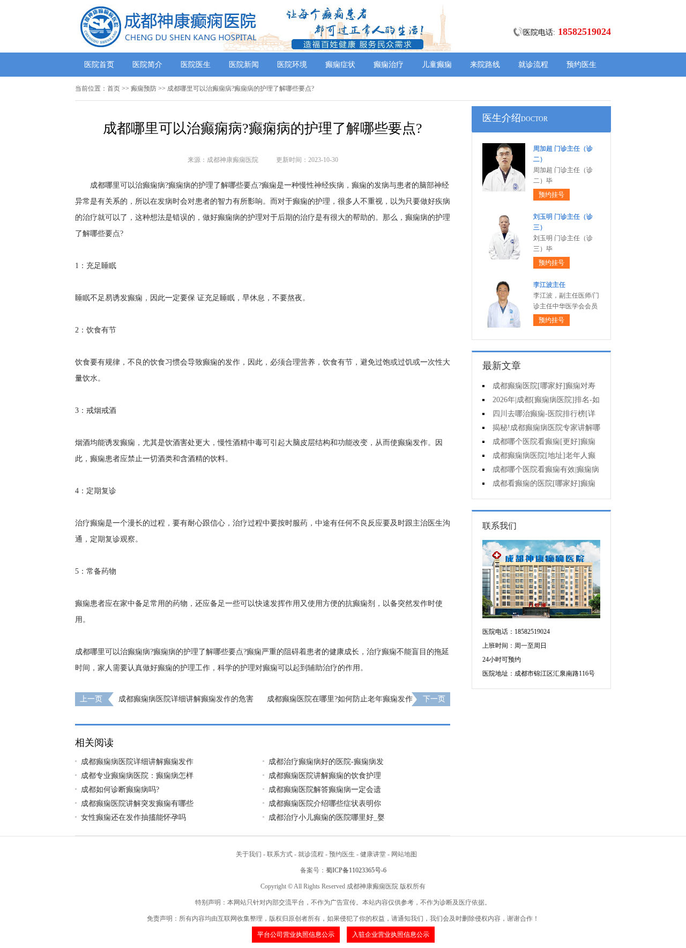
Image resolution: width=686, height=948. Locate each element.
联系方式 (280, 854)
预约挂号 (551, 194)
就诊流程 (533, 65)
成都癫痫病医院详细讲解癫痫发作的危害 (185, 699)
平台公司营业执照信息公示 (295, 934)
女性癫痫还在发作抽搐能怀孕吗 (133, 817)
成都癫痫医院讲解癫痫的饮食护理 (325, 776)
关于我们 (249, 854)
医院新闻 (244, 65)
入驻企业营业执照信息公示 (390, 934)
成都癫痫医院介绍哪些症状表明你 (325, 803)
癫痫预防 (143, 88)
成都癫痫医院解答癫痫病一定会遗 (325, 790)
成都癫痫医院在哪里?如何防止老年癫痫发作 (340, 699)
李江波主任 (549, 284)
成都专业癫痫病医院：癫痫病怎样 (137, 776)
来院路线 (485, 65)
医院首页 (99, 65)
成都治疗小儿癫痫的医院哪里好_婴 (327, 817)
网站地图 (404, 854)
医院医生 (196, 65)
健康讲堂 (373, 854)
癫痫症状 (340, 65)
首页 (113, 88)
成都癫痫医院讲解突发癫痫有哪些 (137, 803)
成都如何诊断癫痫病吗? (120, 790)
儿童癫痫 (437, 65)
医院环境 (292, 65)
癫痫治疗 (389, 65)
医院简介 (147, 65)
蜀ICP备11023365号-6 (356, 870)
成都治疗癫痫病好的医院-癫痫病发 (326, 762)
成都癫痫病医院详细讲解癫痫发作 (137, 762)
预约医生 (581, 65)
